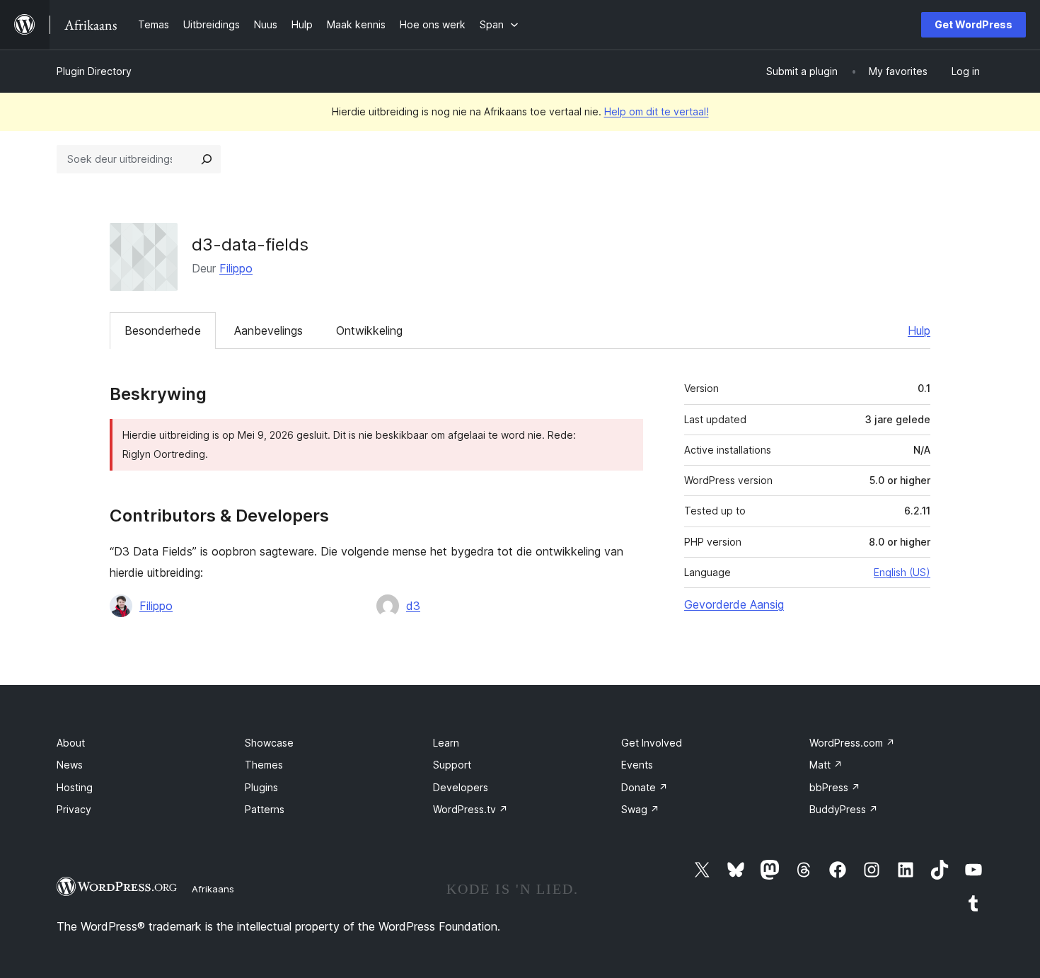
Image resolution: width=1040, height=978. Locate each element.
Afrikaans (213, 888)
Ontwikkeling (369, 330)
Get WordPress (973, 24)
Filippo (236, 268)
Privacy (74, 809)
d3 (413, 606)
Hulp (919, 330)
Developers (460, 787)
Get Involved (651, 743)
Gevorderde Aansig (734, 604)
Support (452, 765)
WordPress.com (852, 743)
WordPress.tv (470, 809)
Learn (446, 743)
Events (637, 765)
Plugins (261, 787)
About (71, 743)
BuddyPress (843, 809)
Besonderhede (163, 330)
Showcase (269, 743)
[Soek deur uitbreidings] (206, 159)
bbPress (834, 787)
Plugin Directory (94, 71)
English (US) (902, 572)
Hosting (75, 787)
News (70, 765)
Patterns (264, 809)
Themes (264, 765)
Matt (826, 765)
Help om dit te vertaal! (656, 111)
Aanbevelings (268, 330)
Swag (640, 809)
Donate (644, 787)
